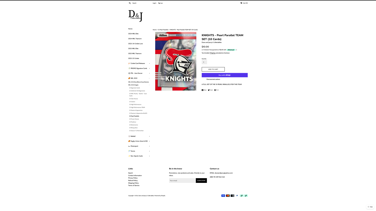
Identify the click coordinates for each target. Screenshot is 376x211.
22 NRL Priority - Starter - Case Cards (138, 95)
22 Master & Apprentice (135, 110)
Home (130, 29)
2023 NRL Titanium (134, 53)
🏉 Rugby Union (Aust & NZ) (139, 141)
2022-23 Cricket (133, 58)
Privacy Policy (132, 178)
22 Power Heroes (134, 119)
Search (130, 173)
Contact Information (135, 175)
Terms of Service (133, 185)
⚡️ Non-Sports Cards (139, 156)
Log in (154, 3)
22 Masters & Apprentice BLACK (138, 113)
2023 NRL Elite (133, 48)
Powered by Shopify (160, 195)
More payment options (213, 79)
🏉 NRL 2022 (139, 78)
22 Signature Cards (134, 88)
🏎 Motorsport (139, 146)
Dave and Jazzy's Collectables (146, 195)
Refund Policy (133, 180)
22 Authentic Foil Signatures (137, 91)
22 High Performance (135, 104)
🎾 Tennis (139, 151)
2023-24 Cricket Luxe (135, 44)
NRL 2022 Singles (139, 85)
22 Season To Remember (136, 130)
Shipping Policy (133, 183)
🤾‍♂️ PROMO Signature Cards (139, 68)
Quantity (204, 58)
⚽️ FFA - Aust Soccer (139, 73)
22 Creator (132, 101)
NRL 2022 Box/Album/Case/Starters (138, 82)
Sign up (160, 3)
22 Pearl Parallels (134, 116)
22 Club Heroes (133, 98)
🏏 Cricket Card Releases (139, 63)
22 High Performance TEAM (137, 107)
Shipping (212, 53)
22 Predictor (132, 122)
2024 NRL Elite (133, 34)
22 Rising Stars (133, 127)
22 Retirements (133, 125)
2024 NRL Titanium (135, 39)
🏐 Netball (139, 136)
